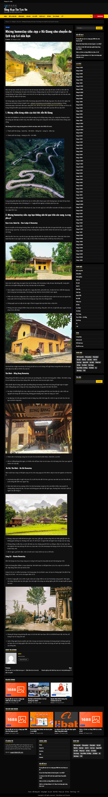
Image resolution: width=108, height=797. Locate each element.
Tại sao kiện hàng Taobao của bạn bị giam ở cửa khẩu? (89, 44)
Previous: (22, 670)
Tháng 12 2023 (79, 161)
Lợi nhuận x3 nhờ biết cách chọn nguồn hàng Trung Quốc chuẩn (65, 730)
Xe (76, 323)
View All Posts (23, 659)
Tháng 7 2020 (79, 241)
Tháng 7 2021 (79, 232)
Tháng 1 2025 (79, 120)
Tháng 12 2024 (79, 123)
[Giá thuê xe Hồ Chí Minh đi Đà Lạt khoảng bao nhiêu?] (38, 690)
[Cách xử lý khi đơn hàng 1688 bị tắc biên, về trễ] (90, 719)
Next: (57, 669)
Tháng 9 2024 (79, 133)
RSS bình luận (79, 343)
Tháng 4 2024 (79, 148)
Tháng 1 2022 (79, 226)
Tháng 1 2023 (79, 195)
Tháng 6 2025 (79, 105)
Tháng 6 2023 (79, 179)
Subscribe (100, 16)
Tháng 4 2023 (79, 185)
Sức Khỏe (78, 308)
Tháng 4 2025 (79, 111)
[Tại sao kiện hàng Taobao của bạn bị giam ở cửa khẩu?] (41, 719)
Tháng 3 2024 (79, 151)
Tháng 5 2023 (79, 182)
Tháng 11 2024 (79, 126)
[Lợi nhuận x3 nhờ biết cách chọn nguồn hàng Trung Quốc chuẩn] (66, 719)
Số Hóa (49, 16)
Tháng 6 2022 (79, 210)
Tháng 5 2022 (79, 213)
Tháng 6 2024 (79, 142)
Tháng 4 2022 (79, 217)
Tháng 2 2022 (79, 223)
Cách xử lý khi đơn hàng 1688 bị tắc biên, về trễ (87, 52)
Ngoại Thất (78, 295)
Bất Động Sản (12, 16)
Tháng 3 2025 (79, 114)
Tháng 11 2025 (79, 89)
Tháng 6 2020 (79, 245)
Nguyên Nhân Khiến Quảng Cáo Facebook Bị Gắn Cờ (59, 700)
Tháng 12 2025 (79, 86)
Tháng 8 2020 (79, 238)
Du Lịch (28, 16)
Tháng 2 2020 (79, 257)
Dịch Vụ (78, 280)
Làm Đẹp (78, 292)
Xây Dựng (78, 320)
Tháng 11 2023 (79, 164)
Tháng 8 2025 (79, 98)
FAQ (40, 754)
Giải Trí (77, 286)
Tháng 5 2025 (79, 108)
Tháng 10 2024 (79, 130)
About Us (41, 748)
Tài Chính (78, 311)
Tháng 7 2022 (79, 207)
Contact (41, 757)
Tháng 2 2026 (79, 80)
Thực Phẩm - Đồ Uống (82, 368)
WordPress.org (79, 346)
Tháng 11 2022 (79, 201)
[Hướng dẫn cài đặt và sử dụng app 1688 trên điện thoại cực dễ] (16, 690)
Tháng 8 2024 (79, 136)
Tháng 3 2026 (79, 77)
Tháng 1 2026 (79, 83)
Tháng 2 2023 (79, 192)
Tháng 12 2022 (79, 198)
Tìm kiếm (78, 377)
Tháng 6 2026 (79, 67)
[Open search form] (91, 16)
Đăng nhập (78, 337)
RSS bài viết (79, 340)
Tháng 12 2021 (79, 229)
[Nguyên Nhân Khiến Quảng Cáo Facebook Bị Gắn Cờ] (61, 690)
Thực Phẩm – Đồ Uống (81, 317)
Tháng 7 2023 (79, 176)
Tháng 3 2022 (79, 220)
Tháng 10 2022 (79, 204)
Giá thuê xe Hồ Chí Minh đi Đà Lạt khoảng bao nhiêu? (37, 700)
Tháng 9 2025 (79, 95)
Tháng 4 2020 (79, 251)
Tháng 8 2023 (79, 173)
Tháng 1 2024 (79, 158)
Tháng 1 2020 (79, 260)
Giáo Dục (78, 289)
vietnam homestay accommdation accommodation (46, 103)
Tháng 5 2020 (79, 248)
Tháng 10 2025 (79, 92)
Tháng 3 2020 (79, 254)
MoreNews (59, 795)
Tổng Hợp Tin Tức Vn (15, 9)
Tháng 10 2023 (79, 167)
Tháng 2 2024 (79, 154)
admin (8, 39)
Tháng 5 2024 (79, 145)
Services (41, 751)
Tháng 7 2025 (79, 102)
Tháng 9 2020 (79, 235)
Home (5, 16)
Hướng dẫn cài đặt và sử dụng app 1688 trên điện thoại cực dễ (15, 700)
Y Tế (62, 16)
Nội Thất (35, 16)
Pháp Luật (42, 16)
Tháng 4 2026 (79, 74)
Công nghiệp (79, 277)
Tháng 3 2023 (79, 189)
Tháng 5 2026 (79, 71)
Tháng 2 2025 (79, 117)
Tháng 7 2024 (79, 139)
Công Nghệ (21, 16)
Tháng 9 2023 (79, 170)
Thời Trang (56, 16)
